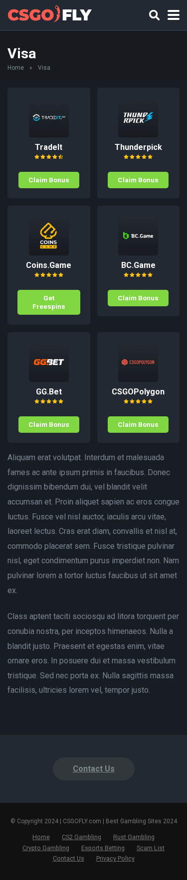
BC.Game (138, 265)
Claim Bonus (48, 180)
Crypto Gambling (45, 848)
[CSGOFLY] (49, 13)
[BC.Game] (138, 252)
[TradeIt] (49, 134)
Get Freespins (48, 302)
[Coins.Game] (49, 252)
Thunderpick (138, 147)
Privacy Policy (115, 858)
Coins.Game (48, 265)
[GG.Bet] (49, 379)
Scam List (151, 848)
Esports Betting (103, 848)
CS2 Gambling (81, 837)
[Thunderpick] (138, 134)
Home (15, 67)
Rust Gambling (134, 837)
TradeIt (48, 147)
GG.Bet (49, 391)
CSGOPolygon (138, 391)
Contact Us (94, 768)
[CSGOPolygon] (138, 379)
